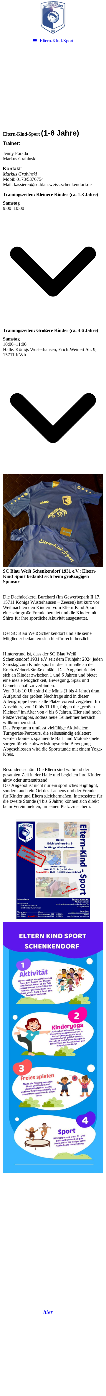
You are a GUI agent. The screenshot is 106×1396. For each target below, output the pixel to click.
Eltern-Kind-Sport (56, 40)
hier (48, 1312)
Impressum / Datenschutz (27, 1348)
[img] (53, 17)
